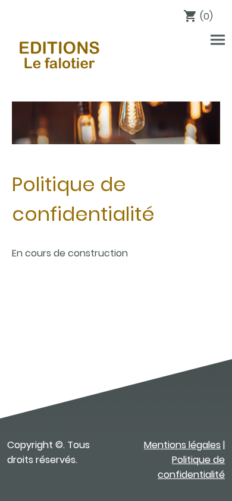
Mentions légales (182, 445)
